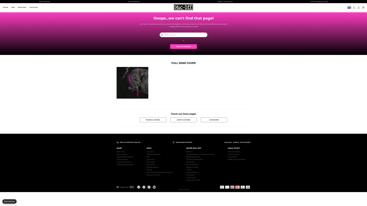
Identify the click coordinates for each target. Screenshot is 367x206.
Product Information (153, 175)
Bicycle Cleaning (122, 159)
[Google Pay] (227, 187)
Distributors (190, 175)
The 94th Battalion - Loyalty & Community (200, 154)
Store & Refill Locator (193, 180)
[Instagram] (143, 187)
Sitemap (149, 170)
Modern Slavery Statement (237, 159)
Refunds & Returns (153, 167)
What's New (22, 7)
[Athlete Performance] (237, 187)
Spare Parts (150, 159)
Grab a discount (9, 201)
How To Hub (151, 162)
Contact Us (150, 152)
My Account (151, 164)
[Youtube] (154, 187)
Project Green (191, 177)
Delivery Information (154, 154)
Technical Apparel (153, 120)
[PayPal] (242, 187)
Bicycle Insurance (192, 164)
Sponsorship (190, 162)
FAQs (148, 157)
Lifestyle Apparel (183, 120)
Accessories (214, 120)
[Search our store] (354, 7)
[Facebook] (138, 187)
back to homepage (183, 46)
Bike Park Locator (192, 167)
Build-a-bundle (121, 154)
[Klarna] (232, 187)
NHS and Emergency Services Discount (160, 172)
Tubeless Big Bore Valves (125, 164)
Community (33, 7)
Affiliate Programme (193, 157)
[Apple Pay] (222, 187)
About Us (189, 152)
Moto (13, 7)
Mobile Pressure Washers (125, 157)
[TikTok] (149, 187)
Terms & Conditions (234, 152)
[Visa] (247, 187)
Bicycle (5, 7)
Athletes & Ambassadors (194, 159)
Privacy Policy (232, 157)
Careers (188, 170)
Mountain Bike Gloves (124, 162)
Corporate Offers (191, 172)
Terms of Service (233, 154)
